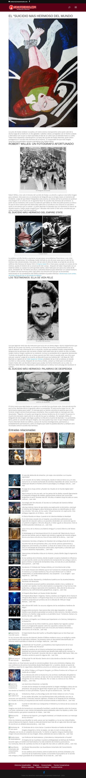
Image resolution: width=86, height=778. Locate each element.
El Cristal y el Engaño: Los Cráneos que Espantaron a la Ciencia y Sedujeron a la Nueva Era (49, 620)
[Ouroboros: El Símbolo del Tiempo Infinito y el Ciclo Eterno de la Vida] (14, 572)
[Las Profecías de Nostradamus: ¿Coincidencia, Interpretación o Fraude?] (14, 738)
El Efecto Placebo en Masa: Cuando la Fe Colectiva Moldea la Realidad (46, 516)
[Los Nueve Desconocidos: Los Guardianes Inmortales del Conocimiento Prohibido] (14, 750)
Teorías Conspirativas (61, 765)
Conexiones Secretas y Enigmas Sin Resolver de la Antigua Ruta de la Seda (48, 541)
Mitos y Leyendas (28, 767)
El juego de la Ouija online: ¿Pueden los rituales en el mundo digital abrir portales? (47, 490)
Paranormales (46, 765)
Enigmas (36, 765)
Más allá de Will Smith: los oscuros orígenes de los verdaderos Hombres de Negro (48, 606)
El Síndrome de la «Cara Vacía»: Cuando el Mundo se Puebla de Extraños (47, 727)
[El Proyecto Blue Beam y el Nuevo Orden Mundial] (14, 598)
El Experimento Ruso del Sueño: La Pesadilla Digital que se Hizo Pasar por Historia (48, 634)
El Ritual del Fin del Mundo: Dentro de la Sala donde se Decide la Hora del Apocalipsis (48, 659)
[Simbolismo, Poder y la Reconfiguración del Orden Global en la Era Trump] (14, 695)
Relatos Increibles (42, 767)
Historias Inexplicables (23, 765)
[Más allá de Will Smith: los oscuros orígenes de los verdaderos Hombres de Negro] (14, 611)
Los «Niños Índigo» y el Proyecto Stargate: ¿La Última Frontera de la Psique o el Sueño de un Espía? (49, 671)
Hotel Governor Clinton (35, 359)
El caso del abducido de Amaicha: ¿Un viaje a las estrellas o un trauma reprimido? (46, 476)
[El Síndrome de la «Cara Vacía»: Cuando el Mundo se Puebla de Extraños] (14, 728)
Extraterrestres (56, 767)
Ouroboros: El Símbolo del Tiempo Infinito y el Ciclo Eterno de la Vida (46, 567)
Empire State (41, 264)
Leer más (32, 499)
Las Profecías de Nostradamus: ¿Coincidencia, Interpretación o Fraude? (47, 737)
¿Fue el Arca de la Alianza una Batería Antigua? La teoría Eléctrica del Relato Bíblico (48, 530)
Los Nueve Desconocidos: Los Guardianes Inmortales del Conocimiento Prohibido (47, 748)
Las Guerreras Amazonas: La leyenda (35, 684)
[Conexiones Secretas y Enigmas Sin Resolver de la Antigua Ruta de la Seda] (14, 546)
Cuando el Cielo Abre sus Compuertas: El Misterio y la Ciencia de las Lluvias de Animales (49, 705)
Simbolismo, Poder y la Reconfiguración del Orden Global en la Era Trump (48, 694)
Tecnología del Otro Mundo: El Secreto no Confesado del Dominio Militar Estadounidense (47, 504)
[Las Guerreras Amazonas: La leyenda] (14, 686)
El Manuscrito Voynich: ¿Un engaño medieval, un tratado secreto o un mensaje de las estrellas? (49, 716)
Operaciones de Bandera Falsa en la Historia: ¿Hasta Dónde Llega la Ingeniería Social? (49, 554)
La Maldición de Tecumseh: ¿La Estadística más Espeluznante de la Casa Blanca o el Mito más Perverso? (47, 646)
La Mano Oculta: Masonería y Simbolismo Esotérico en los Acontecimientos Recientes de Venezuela (48, 580)
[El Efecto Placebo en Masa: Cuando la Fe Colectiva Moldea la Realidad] (14, 521)
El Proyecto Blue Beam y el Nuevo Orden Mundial (39, 593)
